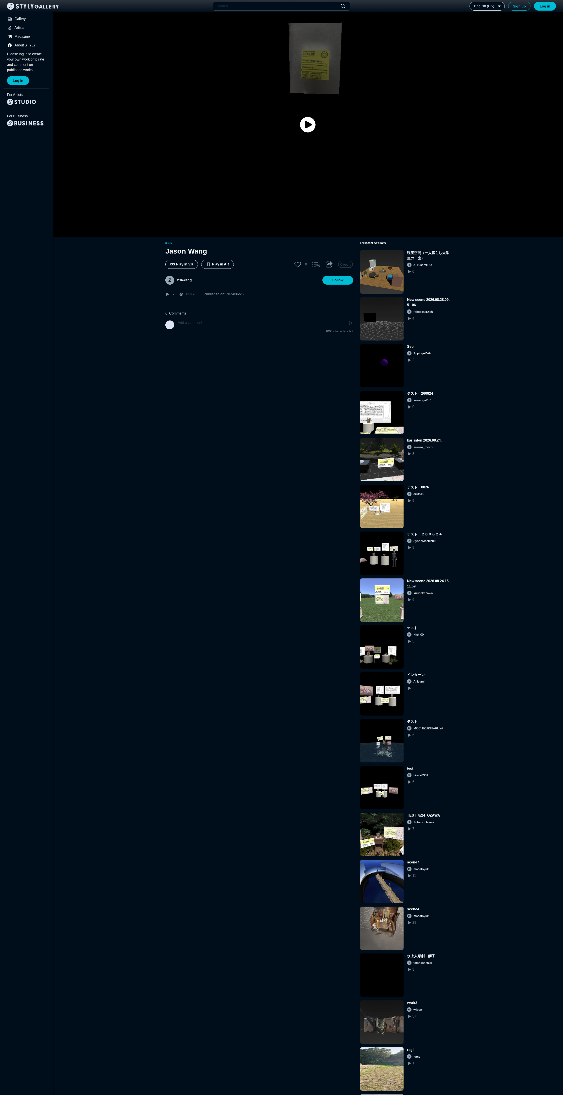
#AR (168, 243)
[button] (297, 264)
